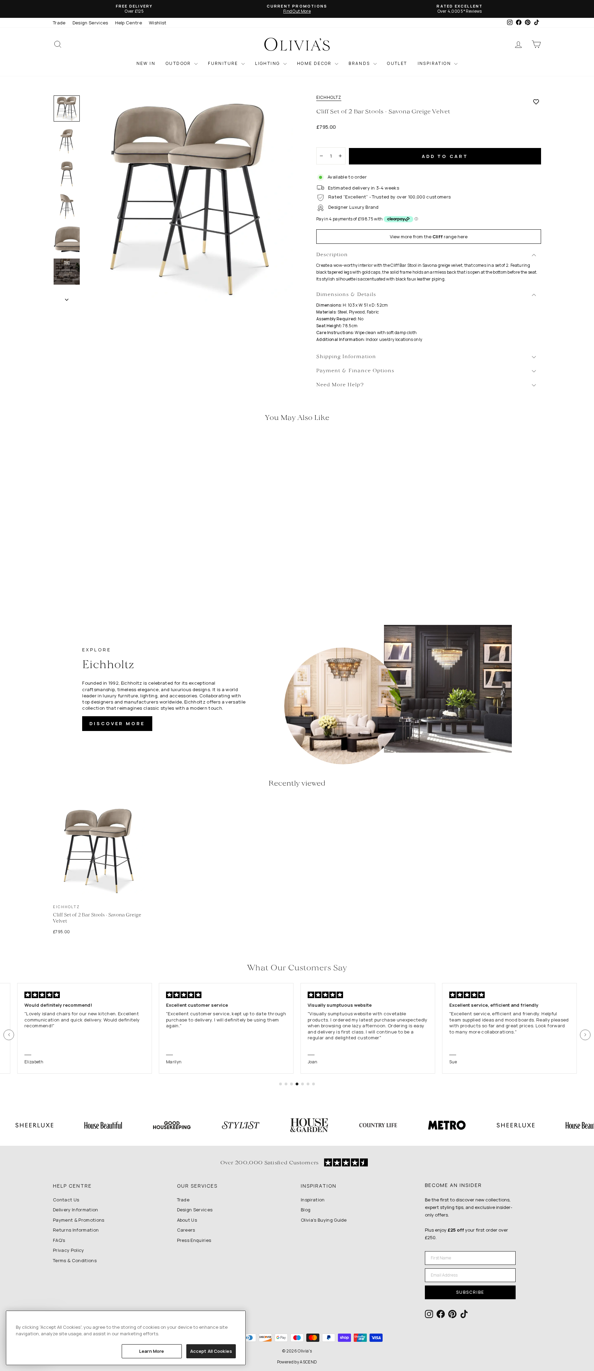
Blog (305, 1210)
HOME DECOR (315, 63)
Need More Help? (340, 385)
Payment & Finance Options (355, 371)
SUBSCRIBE (470, 1292)
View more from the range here (429, 236)
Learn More (151, 1351)
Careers (186, 1230)
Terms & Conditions (75, 1260)
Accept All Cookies (211, 1351)
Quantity (329, 141)
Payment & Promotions (78, 1220)
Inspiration (313, 1200)
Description (332, 255)
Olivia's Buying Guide (324, 1220)
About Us (187, 1220)
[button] (8, 1034)
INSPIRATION (435, 63)
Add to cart (445, 156)
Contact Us (66, 1200)
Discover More (117, 723)
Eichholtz (328, 97)
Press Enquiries (194, 1240)
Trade (59, 23)
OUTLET (397, 63)
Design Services (90, 23)
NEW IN (145, 63)
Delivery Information (75, 1210)
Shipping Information (346, 356)
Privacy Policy (68, 1250)
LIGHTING (268, 63)
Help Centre (128, 23)
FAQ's (59, 1240)
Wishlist (158, 23)
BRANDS (360, 63)
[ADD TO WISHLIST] (536, 101)
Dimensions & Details (346, 294)
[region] (126, 1338)
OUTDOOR (179, 63)
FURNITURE (224, 63)
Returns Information (76, 1230)
